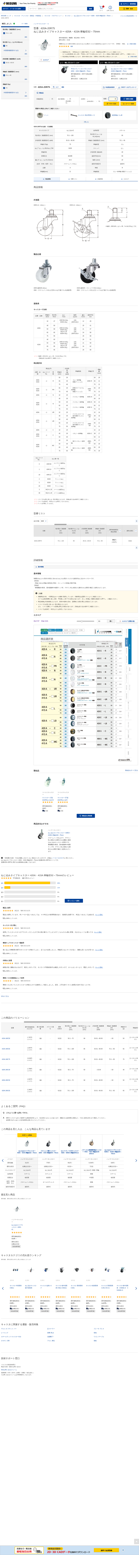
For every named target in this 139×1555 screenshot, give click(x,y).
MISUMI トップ (6, 16)
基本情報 (41, 567)
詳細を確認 (133, 44)
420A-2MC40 (6, 1070)
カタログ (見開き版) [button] (128, 621)
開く (111, 621)
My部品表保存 (110, 87)
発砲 (95, 1341)
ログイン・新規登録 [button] (129, 4)
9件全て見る (5, 996)
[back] (2, 1160)
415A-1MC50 (6, 1038)
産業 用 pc (50, 1333)
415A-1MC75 (6, 1059)
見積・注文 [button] (129, 8)
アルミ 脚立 (51, 1341)
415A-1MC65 (6, 1049)
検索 (90, 9)
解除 (26, 37)
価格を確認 (129, 99)
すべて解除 (25, 23)
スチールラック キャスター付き (11, 1336)
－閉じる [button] (86, 122)
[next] (136, 1160)
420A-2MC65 (6, 1090)
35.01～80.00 (10, 62)
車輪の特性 (44, 621)
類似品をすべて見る (131, 770)
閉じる (123, 1550)
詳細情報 (100, 179)
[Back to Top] (136, 1541)
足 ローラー (51, 1329)
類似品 (41, 93)
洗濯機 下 (50, 1336)
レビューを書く (75, 901)
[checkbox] (15, 33)
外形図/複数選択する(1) (11, 50)
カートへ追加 (129, 103)
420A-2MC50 (6, 1080)
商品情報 (48, 179)
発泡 (95, 1333)
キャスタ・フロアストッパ (53, 16)
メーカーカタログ (57, 858)
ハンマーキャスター (40, 24)
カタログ (46, 60)
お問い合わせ (110, 10)
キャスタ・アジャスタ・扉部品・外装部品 (27, 16)
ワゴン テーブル (99, 1336)
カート (101, 10)
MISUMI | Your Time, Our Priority (12, 2)
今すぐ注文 (112, 103)
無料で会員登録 (106, 1550)
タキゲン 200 (5, 1341)
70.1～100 (9, 33)
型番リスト (74, 179)
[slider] (82, 621)
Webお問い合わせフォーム (9, 1370)
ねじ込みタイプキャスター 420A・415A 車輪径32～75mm (92, 16)
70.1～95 (8, 75)
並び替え (120, 531)
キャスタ (67, 16)
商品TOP (36, 621)
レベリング (4, 1333)
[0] (101, 7)
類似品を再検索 (87, 816)
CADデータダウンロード (129, 87)
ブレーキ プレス (99, 1329)
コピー (57, 87)
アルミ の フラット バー (9, 1329)
